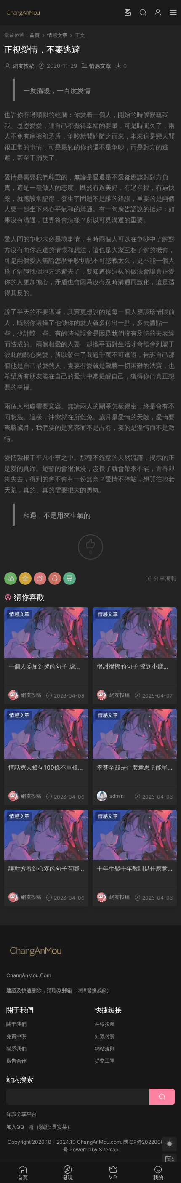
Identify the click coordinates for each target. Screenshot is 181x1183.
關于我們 (16, 1024)
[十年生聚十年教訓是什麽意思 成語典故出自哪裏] (135, 835)
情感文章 (100, 65)
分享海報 (164, 578)
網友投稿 (24, 65)
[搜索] (142, 12)
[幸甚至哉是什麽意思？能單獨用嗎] (135, 734)
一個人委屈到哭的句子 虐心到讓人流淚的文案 (44, 667)
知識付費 (105, 1036)
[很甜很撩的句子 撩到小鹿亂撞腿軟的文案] (135, 632)
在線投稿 (105, 1024)
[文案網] (23, 12)
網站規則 (105, 1048)
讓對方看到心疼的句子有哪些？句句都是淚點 (43, 869)
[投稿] (127, 12)
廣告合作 (16, 1061)
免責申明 (16, 1036)
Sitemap (108, 1149)
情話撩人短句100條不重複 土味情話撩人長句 (43, 768)
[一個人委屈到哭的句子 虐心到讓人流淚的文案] (46, 632)
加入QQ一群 (20, 1127)
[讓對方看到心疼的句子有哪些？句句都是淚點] (46, 835)
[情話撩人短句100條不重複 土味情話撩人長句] (46, 734)
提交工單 (105, 1061)
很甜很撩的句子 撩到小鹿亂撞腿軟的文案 (133, 667)
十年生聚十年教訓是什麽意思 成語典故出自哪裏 (132, 869)
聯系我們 (16, 1048)
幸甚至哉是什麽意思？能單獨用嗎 (132, 768)
